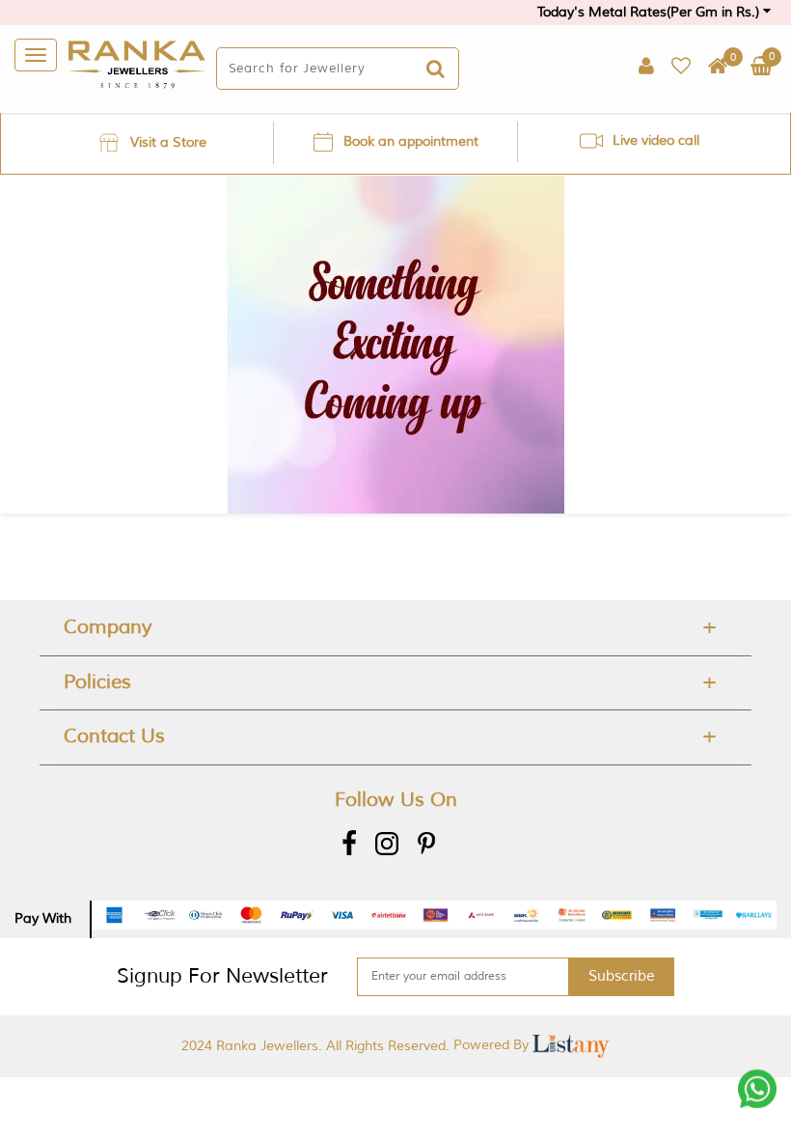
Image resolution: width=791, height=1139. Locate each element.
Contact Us (114, 736)
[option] (152, 143)
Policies (97, 682)
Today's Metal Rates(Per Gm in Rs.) (650, 12)
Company (107, 627)
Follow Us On (396, 800)
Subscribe (621, 976)
